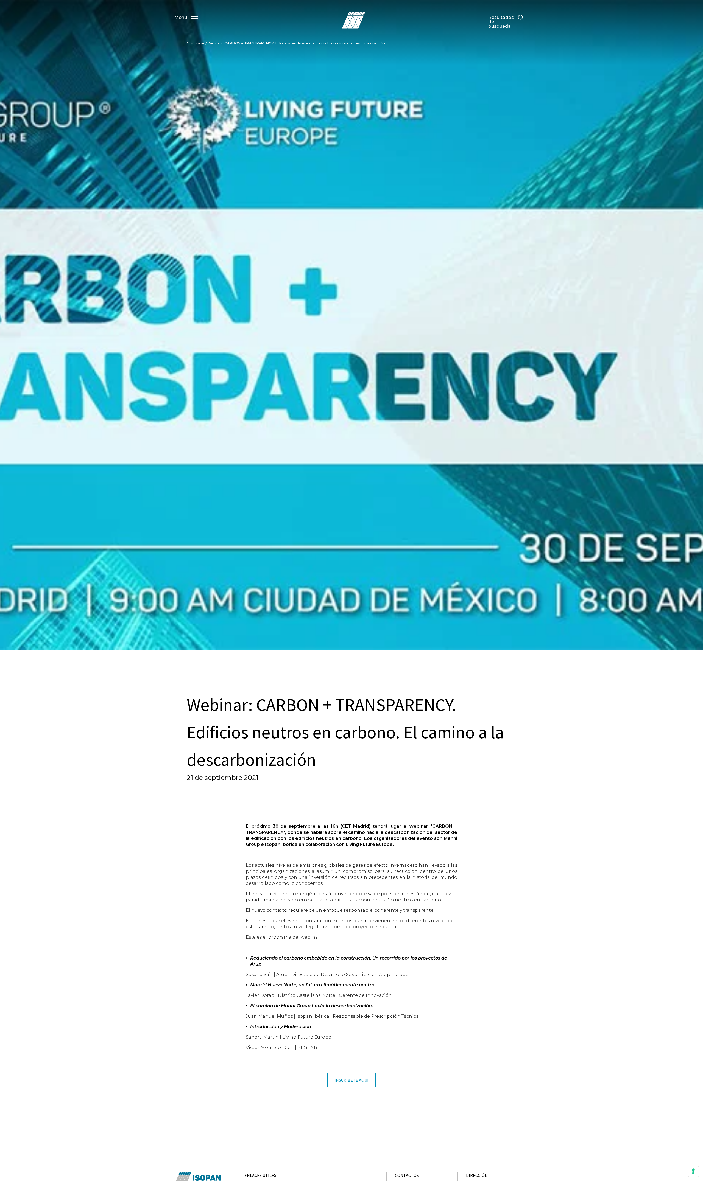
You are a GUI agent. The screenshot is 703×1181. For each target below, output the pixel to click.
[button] (186, 17)
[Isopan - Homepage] (353, 20)
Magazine (196, 43)
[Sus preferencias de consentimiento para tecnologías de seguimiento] (693, 1171)
